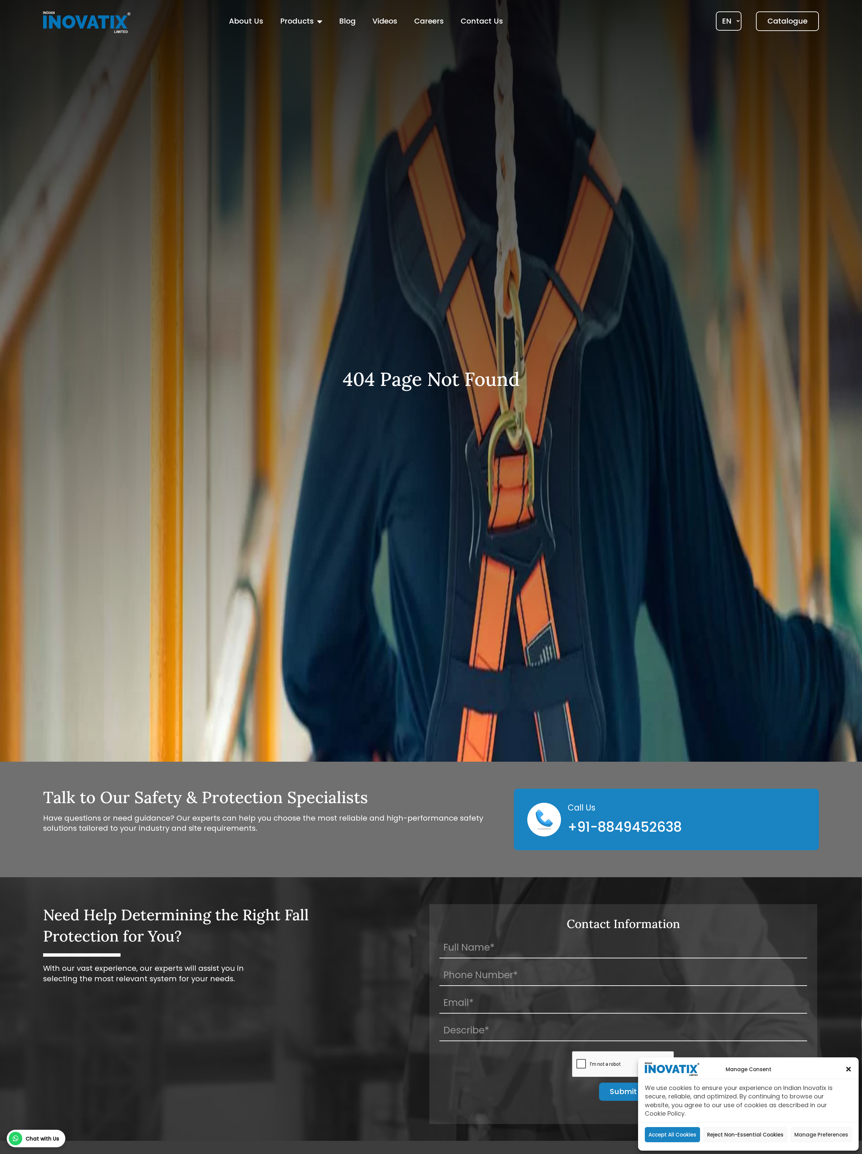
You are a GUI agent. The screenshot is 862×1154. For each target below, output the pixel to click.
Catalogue (787, 21)
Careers (429, 21)
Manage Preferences (821, 1134)
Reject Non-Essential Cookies (745, 1134)
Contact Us (482, 21)
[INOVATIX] (87, 22)
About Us (246, 21)
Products (297, 21)
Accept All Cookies (672, 1134)
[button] (848, 1069)
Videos (384, 21)
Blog (347, 21)
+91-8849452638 (625, 827)
